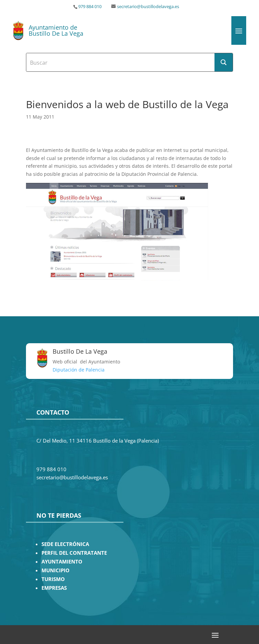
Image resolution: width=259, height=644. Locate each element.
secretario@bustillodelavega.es (148, 6)
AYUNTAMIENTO (61, 561)
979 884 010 (90, 6)
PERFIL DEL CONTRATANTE (74, 552)
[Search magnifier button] (223, 62)
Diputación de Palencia (79, 369)
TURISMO (53, 579)
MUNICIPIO (55, 570)
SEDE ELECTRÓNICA (65, 544)
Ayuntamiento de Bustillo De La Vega (56, 30)
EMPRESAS (54, 587)
